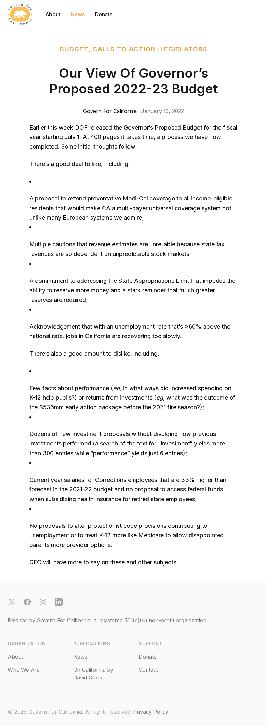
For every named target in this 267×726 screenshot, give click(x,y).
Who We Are (24, 669)
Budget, (76, 49)
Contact (148, 669)
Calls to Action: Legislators (149, 49)
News (78, 14)
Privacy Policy (150, 711)
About (52, 14)
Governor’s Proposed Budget (163, 127)
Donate (104, 14)
